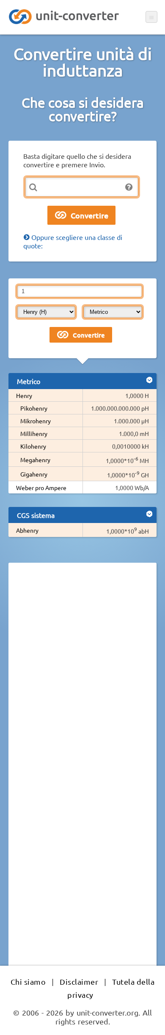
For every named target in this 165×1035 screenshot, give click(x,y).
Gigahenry (33, 474)
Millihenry (33, 433)
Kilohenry (33, 446)
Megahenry (35, 459)
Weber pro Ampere (41, 487)
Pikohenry (33, 408)
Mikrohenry (35, 421)
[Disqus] (82, 685)
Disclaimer (79, 981)
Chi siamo (28, 981)
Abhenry (27, 530)
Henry (24, 395)
